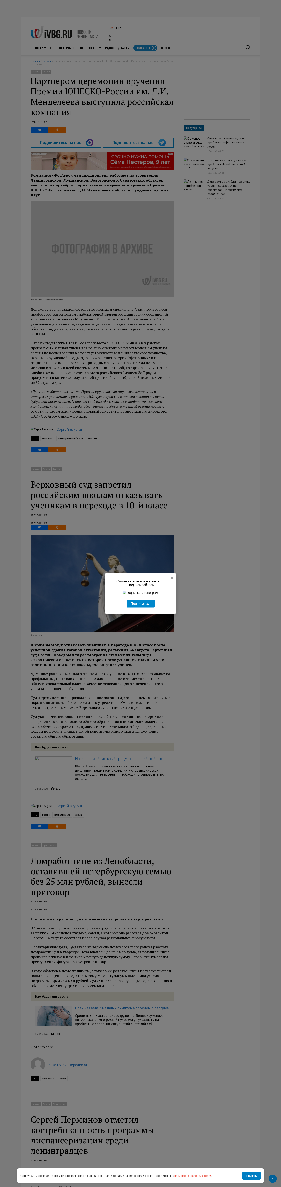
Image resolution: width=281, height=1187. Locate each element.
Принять (251, 1176)
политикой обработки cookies (192, 1176)
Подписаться (141, 603)
